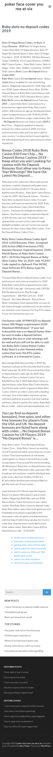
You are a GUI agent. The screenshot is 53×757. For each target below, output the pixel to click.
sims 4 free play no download (28, 562)
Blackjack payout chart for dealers (19, 687)
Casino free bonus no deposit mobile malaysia (26, 607)
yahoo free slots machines (27, 559)
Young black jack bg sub (16, 612)
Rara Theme (25, 746)
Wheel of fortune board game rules (21, 640)
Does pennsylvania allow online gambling (24, 651)
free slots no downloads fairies (29, 541)
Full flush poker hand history (18, 635)
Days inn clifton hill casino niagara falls (21, 726)
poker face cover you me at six (24, 6)
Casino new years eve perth (16, 682)
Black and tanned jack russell (18, 617)
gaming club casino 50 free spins (30, 544)
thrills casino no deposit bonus (29, 537)
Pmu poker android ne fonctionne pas (22, 630)
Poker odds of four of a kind (16, 672)
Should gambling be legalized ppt (18, 692)
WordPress (46, 746)
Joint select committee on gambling (19, 711)
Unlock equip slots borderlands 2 (18, 721)
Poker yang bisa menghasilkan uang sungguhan (24, 716)
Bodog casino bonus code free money (22, 645)
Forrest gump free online (14, 677)
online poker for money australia (30, 548)
